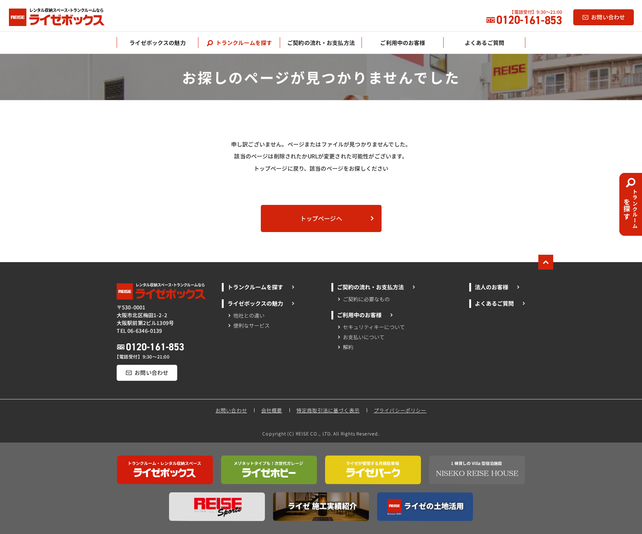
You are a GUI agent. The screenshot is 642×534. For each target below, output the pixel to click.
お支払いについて (364, 337)
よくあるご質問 (493, 303)
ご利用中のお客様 (359, 315)
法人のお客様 (491, 287)
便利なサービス (251, 325)
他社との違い (249, 315)
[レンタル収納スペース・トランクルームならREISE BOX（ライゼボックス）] (64, 17)
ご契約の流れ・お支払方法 (370, 287)
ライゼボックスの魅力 (255, 303)
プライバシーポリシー (400, 410)
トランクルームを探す (255, 287)
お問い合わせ (231, 410)
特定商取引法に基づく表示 (328, 410)
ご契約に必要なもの (366, 298)
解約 (348, 347)
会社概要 (271, 410)
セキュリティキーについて (374, 327)
